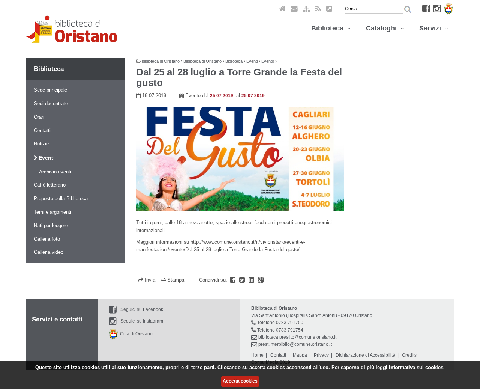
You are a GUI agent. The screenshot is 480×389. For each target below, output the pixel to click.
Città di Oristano (135, 333)
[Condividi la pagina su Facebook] (233, 280)
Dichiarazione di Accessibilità (365, 355)
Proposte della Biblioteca (61, 198)
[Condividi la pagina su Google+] (261, 279)
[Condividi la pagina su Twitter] (242, 280)
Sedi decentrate (51, 103)
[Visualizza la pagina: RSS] (318, 8)
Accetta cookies (240, 381)
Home (257, 355)
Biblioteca (329, 28)
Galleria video (48, 252)
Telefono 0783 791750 (280, 322)
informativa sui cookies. (417, 367)
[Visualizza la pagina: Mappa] (306, 8)
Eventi (46, 158)
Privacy (321, 355)
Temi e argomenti (52, 212)
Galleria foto (47, 239)
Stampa (175, 280)
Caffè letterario (50, 185)
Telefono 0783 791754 (280, 330)
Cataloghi (383, 28)
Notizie (41, 143)
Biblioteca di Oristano (202, 61)
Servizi (432, 28)
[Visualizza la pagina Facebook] (426, 8)
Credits (409, 355)
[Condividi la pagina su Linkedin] (252, 280)
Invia (150, 280)
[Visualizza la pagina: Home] (282, 8)
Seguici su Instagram (141, 321)
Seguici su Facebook (141, 309)
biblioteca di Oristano (161, 61)
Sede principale (50, 90)
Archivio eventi (55, 172)
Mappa (300, 355)
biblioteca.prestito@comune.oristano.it (297, 337)
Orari (39, 117)
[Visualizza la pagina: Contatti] (294, 8)
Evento (267, 61)
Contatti (42, 130)
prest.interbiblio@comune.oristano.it (295, 344)
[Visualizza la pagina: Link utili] (329, 8)
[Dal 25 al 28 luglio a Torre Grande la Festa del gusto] (240, 159)
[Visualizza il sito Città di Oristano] (448, 8)
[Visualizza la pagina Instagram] (437, 8)
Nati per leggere (51, 225)
